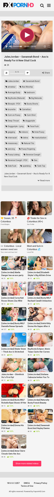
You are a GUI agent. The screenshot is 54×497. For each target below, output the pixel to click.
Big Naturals (36, 98)
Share (47, 73)
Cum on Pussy (13, 115)
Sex (35, 160)
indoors (24, 132)
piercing (11, 149)
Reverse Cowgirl (33, 154)
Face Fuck (34, 126)
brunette (11, 109)
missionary (12, 143)
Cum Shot (31, 115)
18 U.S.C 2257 (13, 483)
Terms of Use (27, 486)
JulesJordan (13, 81)
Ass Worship (27, 87)
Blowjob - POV (13, 104)
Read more (45, 180)
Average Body (13, 92)
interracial (12, 138)
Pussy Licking (13, 154)
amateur (11, 87)
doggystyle (30, 121)
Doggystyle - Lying (15, 126)
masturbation (40, 138)
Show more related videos (27, 463)
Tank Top (41, 166)
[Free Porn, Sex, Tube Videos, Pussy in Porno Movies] (22, 5)
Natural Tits (29, 143)
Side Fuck (11, 166)
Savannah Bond (32, 81)
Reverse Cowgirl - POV (17, 160)
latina (25, 138)
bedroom (30, 92)
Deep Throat (13, 121)
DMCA (27, 483)
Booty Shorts (32, 104)
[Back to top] (49, 491)
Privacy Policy (40, 483)
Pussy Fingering (28, 149)
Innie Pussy (39, 132)
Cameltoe (26, 109)
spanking (26, 166)
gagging (11, 132)
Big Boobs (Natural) (16, 98)
